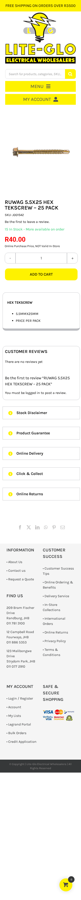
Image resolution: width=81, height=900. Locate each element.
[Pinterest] (54, 527)
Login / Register (20, 698)
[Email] (62, 527)
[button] (41, 413)
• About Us (14, 562)
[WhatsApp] (46, 527)
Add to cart (41, 274)
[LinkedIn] (37, 527)
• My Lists (13, 716)
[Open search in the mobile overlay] (40, 74)
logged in (32, 393)
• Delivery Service (56, 596)
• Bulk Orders (16, 733)
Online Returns (56, 632)
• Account (13, 707)
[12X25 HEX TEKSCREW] (41, 152)
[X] (28, 527)
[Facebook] (20, 527)
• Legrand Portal (18, 724)
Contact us (16, 570)
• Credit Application (21, 742)
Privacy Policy (55, 641)
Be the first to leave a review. (27, 222)
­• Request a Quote (20, 579)
